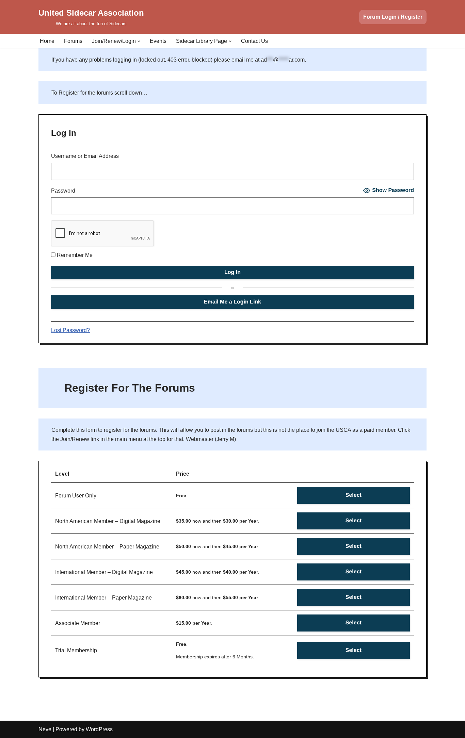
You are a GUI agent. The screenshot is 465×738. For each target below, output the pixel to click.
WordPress (99, 729)
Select (354, 495)
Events (158, 41)
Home (47, 41)
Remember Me (74, 255)
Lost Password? (70, 330)
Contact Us (254, 41)
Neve (44, 729)
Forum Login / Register (392, 17)
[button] (139, 41)
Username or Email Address (85, 156)
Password (63, 191)
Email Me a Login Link (232, 302)
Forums (73, 41)
